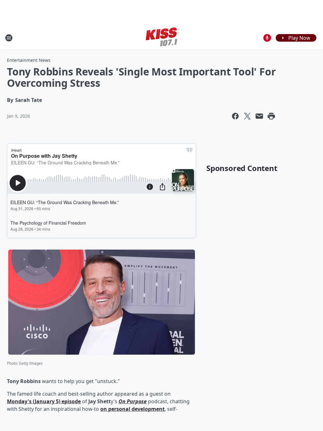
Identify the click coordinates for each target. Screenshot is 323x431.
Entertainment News (28, 60)
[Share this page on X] (247, 116)
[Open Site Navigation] (9, 38)
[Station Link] (161, 37)
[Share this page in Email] (259, 116)
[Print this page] (271, 116)
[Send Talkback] (267, 38)
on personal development (132, 408)
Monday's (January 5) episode (44, 401)
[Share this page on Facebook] (235, 116)
